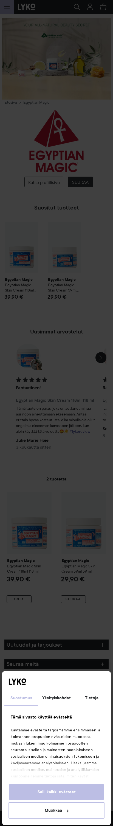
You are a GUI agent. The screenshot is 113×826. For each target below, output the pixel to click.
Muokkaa (53, 810)
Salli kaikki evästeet (57, 792)
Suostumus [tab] (21, 697)
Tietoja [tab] (92, 697)
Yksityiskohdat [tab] (56, 697)
